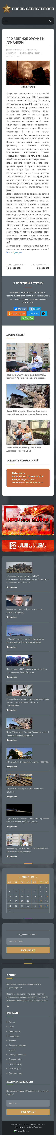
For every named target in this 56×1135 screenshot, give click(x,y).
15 (41, 896)
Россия (12, 1022)
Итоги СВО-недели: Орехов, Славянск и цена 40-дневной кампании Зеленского (27, 412)
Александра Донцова (30, 53)
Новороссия (14, 1036)
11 (16, 896)
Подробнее (11, 587)
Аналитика (11, 53)
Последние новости (17, 1054)
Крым (11, 1026)
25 (16, 906)
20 (28, 901)
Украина (12, 1040)
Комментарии (15, 1068)
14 (34, 896)
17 (9, 901)
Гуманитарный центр (18, 1045)
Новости (32, 50)
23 (46, 901)
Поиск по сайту (15, 1064)
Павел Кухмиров (14, 252)
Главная (12, 1050)
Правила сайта (15, 1059)
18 (16, 901)
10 (9, 896)
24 (9, 906)
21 (34, 901)
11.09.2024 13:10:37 (15, 50)
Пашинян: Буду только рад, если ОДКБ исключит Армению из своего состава (26, 376)
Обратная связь (15, 1073)
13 (28, 896)
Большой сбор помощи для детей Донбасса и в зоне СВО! (23, 449)
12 (22, 896)
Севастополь (14, 1031)
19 (22, 901)
